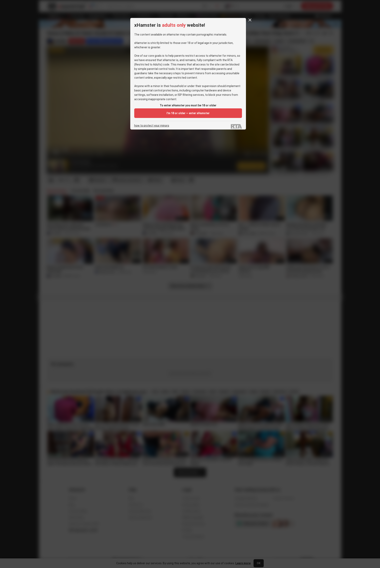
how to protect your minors (151, 125)
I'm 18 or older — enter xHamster (188, 113)
